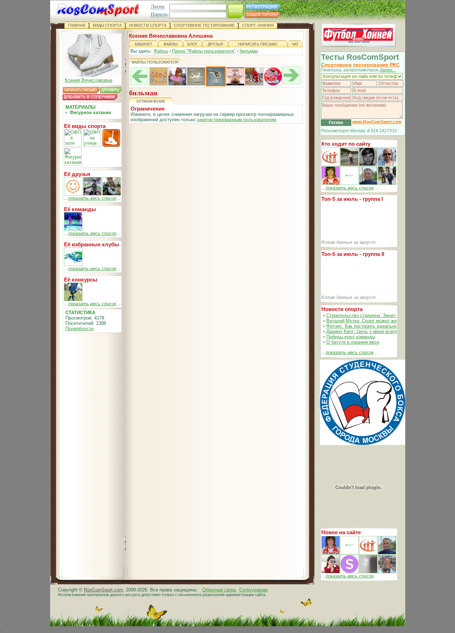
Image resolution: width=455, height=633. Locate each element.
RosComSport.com (103, 589)
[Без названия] (330, 553)
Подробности (79, 328)
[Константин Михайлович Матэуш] (368, 164)
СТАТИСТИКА (80, 312)
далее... (388, 70)
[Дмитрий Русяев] (92, 194)
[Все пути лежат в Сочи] (254, 84)
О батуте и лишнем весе (352, 342)
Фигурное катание (90, 112)
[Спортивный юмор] (73, 299)
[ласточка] (196, 84)
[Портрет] (349, 553)
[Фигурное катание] (73, 264)
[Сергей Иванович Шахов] (368, 183)
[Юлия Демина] (73, 194)
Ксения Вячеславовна (88, 80)
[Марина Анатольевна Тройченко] (330, 183)
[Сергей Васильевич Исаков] (349, 164)
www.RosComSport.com (377, 121)
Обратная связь (219, 589)
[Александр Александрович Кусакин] (330, 164)
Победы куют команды (350, 336)
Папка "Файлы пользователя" (204, 51)
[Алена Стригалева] (111, 194)
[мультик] (273, 84)
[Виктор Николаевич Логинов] (387, 183)
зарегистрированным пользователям (236, 119)
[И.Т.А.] (387, 571)
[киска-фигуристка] (177, 84)
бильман (249, 51)
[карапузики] (158, 84)
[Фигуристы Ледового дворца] (73, 229)
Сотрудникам (253, 589)
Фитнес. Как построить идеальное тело (368, 326)
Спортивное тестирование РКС (360, 65)
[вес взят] (235, 84)
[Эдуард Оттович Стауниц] (387, 164)
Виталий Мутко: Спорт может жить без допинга (377, 320)
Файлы (161, 51)
